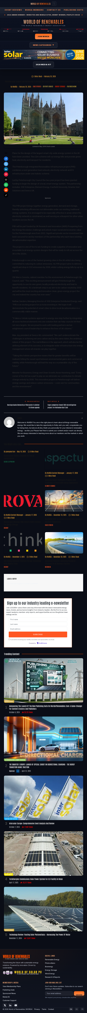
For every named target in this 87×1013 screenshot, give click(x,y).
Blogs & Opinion (9, 462)
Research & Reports (52, 977)
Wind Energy (50, 974)
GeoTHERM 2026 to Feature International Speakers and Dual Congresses (63, 520)
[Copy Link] (6, 195)
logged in (20, 583)
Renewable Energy (52, 960)
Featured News (71, 86)
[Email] (6, 179)
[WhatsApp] (6, 185)
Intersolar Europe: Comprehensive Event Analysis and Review (31, 823)
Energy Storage (60, 86)
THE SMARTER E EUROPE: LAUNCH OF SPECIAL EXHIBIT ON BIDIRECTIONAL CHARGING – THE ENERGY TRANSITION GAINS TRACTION (42, 765)
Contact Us (54, 10)
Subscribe (79, 995)
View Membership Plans (12, 986)
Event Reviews (13, 10)
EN (71, 1009)
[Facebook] (6, 159)
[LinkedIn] (6, 169)
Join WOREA (43, 36)
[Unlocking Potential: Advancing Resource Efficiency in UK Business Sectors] (64, 543)
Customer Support (9, 1000)
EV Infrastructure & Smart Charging (15, 760)
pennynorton (10, 451)
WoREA (15, 86)
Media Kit (6, 997)
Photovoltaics (50, 963)
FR (82, 1009)
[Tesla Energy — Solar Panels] (43, 30)
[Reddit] (6, 190)
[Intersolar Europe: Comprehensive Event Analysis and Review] (43, 798)
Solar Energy (8, 874)
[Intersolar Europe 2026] (43, 55)
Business (48, 567)
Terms (44, 1009)
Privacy (37, 1009)
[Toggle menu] (54, 3)
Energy (6, 528)
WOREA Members (34, 10)
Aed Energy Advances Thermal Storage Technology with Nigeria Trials (22, 562)
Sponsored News (9, 993)
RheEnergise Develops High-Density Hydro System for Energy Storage (22, 523)
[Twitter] (6, 164)
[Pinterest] (6, 174)
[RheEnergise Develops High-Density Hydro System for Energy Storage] (23, 501)
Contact (51, 1009)
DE (77, 1009)
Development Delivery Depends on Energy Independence (19, 457)
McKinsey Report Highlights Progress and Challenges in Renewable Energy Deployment (61, 481)
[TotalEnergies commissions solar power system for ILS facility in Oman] (43, 853)
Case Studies (37, 86)
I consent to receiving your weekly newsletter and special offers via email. (32, 639)
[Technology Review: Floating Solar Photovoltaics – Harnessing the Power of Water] (43, 909)
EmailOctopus (43, 643)
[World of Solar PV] (28, 973)
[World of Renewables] (8, 973)
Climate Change (50, 486)
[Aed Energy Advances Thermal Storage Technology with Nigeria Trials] (23, 543)
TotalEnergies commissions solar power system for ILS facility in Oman (36, 879)
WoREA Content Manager (55, 473)
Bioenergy (49, 967)
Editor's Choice (48, 86)
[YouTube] (16, 1005)
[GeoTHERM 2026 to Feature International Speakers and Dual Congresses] (64, 501)
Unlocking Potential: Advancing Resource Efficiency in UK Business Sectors (60, 562)
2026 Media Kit (43, 65)
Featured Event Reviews (11, 819)
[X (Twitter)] (5, 1005)
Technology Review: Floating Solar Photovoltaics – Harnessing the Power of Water (39, 934)
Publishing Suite (73, 10)
